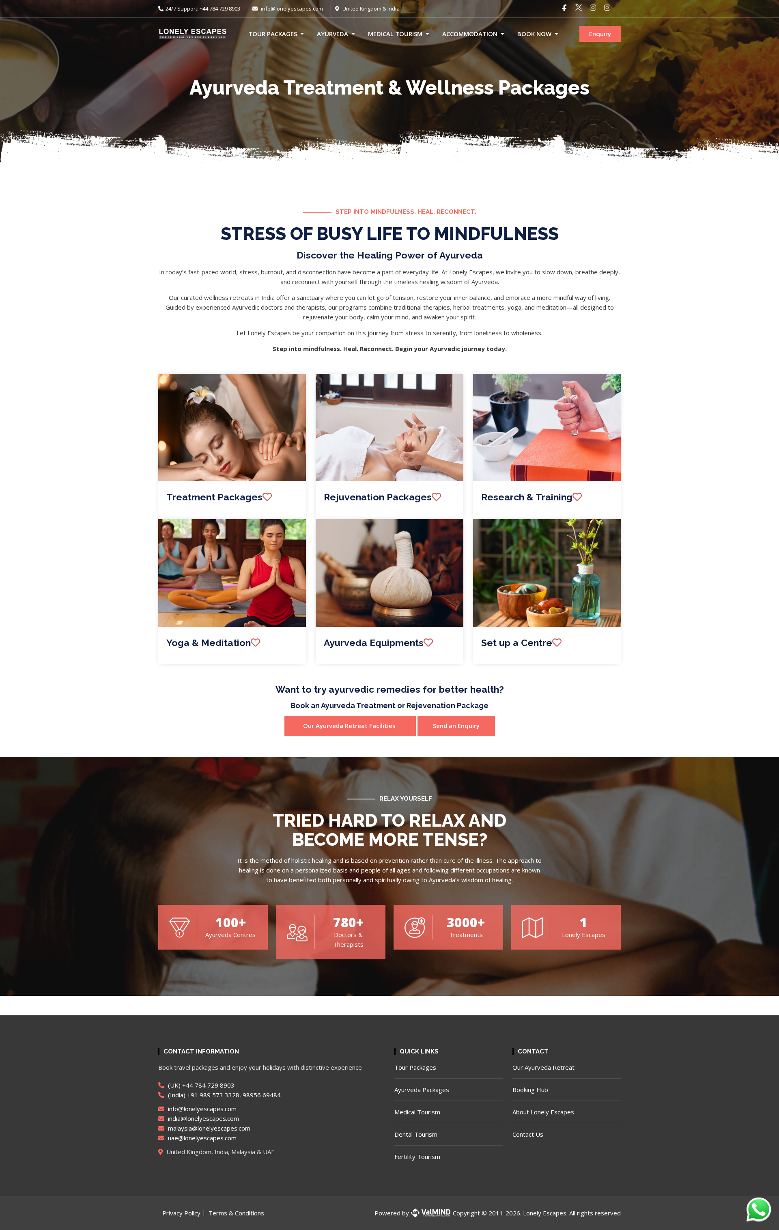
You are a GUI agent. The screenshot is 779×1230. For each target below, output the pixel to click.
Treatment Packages (214, 496)
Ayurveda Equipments (374, 642)
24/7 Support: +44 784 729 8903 (203, 8)
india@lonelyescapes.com (202, 1118)
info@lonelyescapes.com (291, 8)
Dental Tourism (415, 1134)
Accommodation (469, 34)
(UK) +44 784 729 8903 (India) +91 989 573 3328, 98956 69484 (223, 1090)
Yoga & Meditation (208, 642)
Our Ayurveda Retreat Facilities (350, 726)
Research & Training (526, 496)
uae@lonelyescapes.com (201, 1138)
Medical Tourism (395, 34)
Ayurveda (332, 34)
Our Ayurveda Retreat (543, 1067)
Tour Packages (272, 34)
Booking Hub (530, 1090)
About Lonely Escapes (543, 1112)
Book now (534, 34)
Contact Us (527, 1134)
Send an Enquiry (456, 726)
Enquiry (600, 34)
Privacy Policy (181, 1213)
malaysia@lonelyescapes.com (208, 1128)
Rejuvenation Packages (378, 496)
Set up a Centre (516, 642)
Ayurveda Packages (421, 1090)
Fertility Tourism (417, 1156)
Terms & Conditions (236, 1213)
